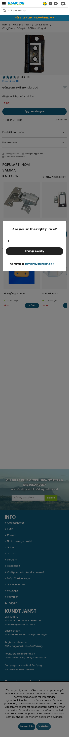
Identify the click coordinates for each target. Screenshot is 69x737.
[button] (49, 3)
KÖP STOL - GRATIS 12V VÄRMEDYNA (34, 18)
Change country (34, 251)
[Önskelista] (55, 3)
